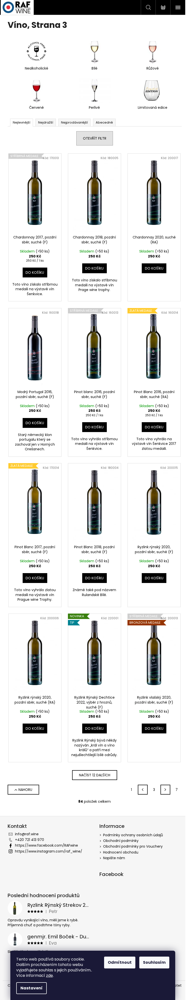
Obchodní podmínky (121, 840)
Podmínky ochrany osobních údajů (133, 835)
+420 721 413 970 (29, 839)
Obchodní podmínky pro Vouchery (133, 846)
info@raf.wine (27, 834)
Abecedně (104, 122)
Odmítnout (120, 962)
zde (49, 975)
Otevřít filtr (94, 138)
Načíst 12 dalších (94, 775)
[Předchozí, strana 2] (143, 790)
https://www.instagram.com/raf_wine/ (48, 851)
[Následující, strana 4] (165, 790)
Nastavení (31, 988)
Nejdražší (45, 122)
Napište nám (114, 857)
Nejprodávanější (74, 122)
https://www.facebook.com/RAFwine (46, 845)
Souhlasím (154, 962)
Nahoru (25, 789)
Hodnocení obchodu (120, 852)
